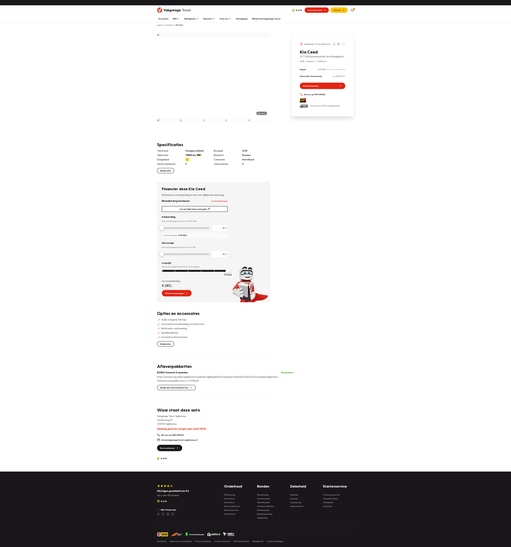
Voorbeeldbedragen (219, 201)
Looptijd (166, 263)
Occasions (168, 25)
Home (159, 25)
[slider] (162, 228)
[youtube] (163, 514)
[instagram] (168, 514)
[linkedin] (172, 514)
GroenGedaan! (196, 534)
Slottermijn (168, 243)
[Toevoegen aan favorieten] (343, 44)
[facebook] (158, 514)
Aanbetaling (168, 216)
